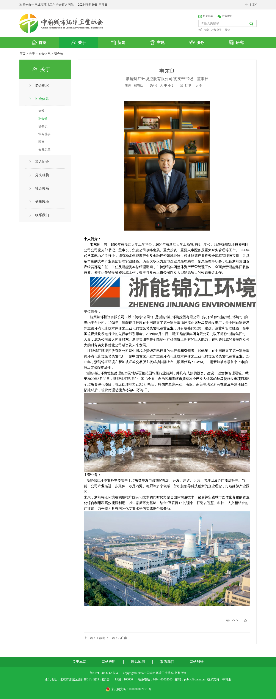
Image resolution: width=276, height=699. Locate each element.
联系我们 (39, 215)
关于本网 (79, 662)
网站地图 (138, 662)
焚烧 (227, 29)
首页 (22, 53)
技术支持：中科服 (219, 679)
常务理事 (44, 134)
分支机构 (39, 175)
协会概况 (39, 85)
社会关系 (39, 188)
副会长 (58, 53)
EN (254, 4)
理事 (41, 142)
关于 (32, 53)
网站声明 (109, 662)
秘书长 (42, 126)
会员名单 (44, 149)
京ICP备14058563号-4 (103, 673)
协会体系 (44, 53)
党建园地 (39, 202)
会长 (41, 110)
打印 (187, 85)
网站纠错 (197, 662)
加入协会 (39, 161)
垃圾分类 (216, 29)
